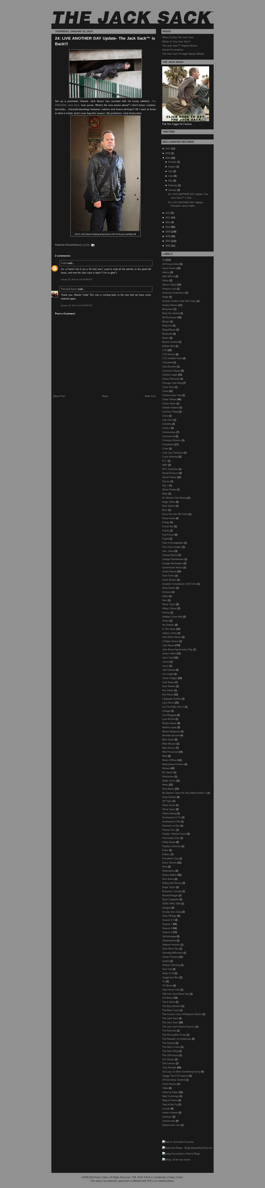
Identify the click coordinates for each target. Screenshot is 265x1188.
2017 (167, 148)
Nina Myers (168, 788)
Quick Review (169, 862)
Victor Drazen (169, 1084)
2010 (167, 227)
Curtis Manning (170, 456)
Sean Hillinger (169, 915)
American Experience (173, 292)
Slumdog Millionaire (172, 952)
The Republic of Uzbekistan (177, 1039)
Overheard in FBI (171, 821)
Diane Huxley (169, 489)
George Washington (173, 563)
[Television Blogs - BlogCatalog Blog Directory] (187, 1148)
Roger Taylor (169, 887)
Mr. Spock (168, 772)
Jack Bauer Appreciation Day (177, 649)
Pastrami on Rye (171, 825)
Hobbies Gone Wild (172, 616)
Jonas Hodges (170, 678)
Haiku (165, 596)
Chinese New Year (172, 395)
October (172, 162)
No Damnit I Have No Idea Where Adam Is (184, 793)
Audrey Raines (170, 305)
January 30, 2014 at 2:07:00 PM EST (77, 305)
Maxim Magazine (171, 731)
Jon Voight (168, 674)
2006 (167, 245)
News (165, 784)
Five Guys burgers (172, 547)
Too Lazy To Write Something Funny (181, 1071)
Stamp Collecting (171, 965)
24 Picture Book (171, 264)
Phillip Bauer (169, 842)
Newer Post (59, 396)
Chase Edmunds (171, 379)
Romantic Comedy (172, 891)
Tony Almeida (169, 1067)
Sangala (166, 907)
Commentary (169, 432)
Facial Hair (168, 526)
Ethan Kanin (169, 518)
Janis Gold (168, 657)
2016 (167, 153)
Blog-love (167, 325)
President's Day (170, 858)
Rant (165, 866)
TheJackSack (69, 288)
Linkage (166, 711)
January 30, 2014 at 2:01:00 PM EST (77, 279)
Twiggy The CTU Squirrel (175, 1075)
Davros (166, 481)
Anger (165, 297)
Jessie (166, 661)
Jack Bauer (168, 645)
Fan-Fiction (168, 534)
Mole (165, 756)
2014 (167, 158)
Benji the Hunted (171, 313)
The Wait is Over (171, 1047)
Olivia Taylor (169, 809)
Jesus (165, 666)
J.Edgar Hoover (170, 641)
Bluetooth (167, 333)
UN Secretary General (174, 1079)
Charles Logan (170, 374)
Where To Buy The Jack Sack (178, 37)
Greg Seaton (169, 588)
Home (105, 396)
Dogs (165, 493)
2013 (167, 213)
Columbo (167, 424)
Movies (166, 768)
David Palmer (169, 477)
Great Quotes (169, 579)
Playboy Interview (172, 846)
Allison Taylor (169, 284)
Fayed (165, 538)
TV (164, 981)
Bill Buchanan (169, 317)
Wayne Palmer (170, 1100)
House (166, 620)
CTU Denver (169, 354)
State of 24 (168, 973)
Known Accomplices (172, 49)
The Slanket (169, 1043)
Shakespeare (169, 940)
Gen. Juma (168, 551)
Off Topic (167, 801)
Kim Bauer (168, 694)
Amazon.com (169, 288)
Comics (166, 428)
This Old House (170, 1055)
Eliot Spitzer (169, 506)
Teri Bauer (168, 997)
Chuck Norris (169, 403)
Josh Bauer (168, 682)
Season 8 (167, 928)
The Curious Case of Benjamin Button (182, 1014)
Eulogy (166, 522)
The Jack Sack (170, 1022)
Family (166, 530)
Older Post (150, 396)
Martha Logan (169, 727)
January (172, 190)
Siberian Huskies (171, 944)
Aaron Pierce (169, 268)
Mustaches (168, 776)
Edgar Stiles (169, 502)
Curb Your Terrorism (173, 452)
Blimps (166, 321)
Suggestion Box (171, 977)
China (165, 391)
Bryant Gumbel (170, 342)
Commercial (168, 436)
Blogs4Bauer (169, 329)
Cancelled (167, 362)
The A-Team (169, 1002)
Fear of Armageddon (173, 542)
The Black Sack (171, 1010)
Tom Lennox (169, 1063)
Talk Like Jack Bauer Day (176, 993)
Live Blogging (169, 715)
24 (163, 260)
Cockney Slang (170, 411)
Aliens (165, 280)
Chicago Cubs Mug (172, 383)
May (170, 180)
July (170, 171)
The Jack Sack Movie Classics (179, 1026)
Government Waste (172, 567)
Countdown (168, 444)
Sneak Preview (170, 957)
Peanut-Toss (169, 830)
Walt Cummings (171, 1096)
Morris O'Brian (170, 760)
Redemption (168, 870)
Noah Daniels (169, 797)
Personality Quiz (171, 838)
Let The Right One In (173, 706)
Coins (165, 415)
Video (165, 1088)
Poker (165, 850)
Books (166, 338)
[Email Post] (92, 245)
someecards (169, 1121)
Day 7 (165, 485)
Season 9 (167, 932)
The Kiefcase (169, 1030)
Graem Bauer (169, 571)
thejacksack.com (171, 1125)
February (172, 185)
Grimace (167, 592)
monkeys (167, 1116)
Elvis (165, 510)
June (170, 176)
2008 (167, 236)
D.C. (165, 460)
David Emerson (170, 473)
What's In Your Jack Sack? (176, 41)
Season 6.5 (168, 920)
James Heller (169, 653)
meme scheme (170, 1112)
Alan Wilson (168, 276)
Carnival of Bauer (171, 370)
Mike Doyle (168, 739)
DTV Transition (170, 469)
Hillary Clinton (169, 608)
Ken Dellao (168, 690)
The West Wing (170, 1051)
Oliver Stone (169, 805)
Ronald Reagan (170, 895)
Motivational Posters (173, 764)
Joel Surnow (169, 670)
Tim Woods (168, 1059)
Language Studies (172, 698)
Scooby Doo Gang (172, 912)
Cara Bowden (169, 366)
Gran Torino (168, 575)
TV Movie (167, 985)
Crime (165, 448)
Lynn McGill (168, 719)
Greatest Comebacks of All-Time (179, 584)
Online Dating (169, 813)
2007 (167, 241)
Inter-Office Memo (172, 637)
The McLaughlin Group (174, 1034)
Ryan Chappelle (170, 899)
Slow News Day (170, 948)
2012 (167, 217)
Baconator (168, 309)
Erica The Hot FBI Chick (175, 514)
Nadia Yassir (169, 780)
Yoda (64, 263)
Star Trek (167, 969)
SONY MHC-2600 (171, 903)
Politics (166, 854)
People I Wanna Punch (174, 833)
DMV (165, 465)
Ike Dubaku (168, 624)
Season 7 (167, 924)
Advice (166, 272)
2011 (167, 222)
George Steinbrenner (173, 559)
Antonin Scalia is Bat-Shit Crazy (179, 301)
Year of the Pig (170, 1104)
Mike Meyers (169, 743)
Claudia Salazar (170, 407)
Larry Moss (168, 702)
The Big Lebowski (172, 1006)
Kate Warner (169, 686)
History (166, 612)
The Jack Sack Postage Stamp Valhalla (183, 53)
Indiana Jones (170, 633)
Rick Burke (168, 879)
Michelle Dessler (171, 735)
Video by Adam (170, 1092)
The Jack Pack (170, 1018)
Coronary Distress (172, 440)
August (172, 166)
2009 (167, 231)
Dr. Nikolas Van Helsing (174, 497)
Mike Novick (169, 748)
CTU (165, 350)
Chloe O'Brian (169, 399)
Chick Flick (168, 387)
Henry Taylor (169, 604)
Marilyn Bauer (169, 723)
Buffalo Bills (169, 346)
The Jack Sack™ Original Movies (179, 45)
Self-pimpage (169, 936)
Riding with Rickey (172, 883)
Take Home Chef (171, 989)
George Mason (170, 555)
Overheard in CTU (172, 817)
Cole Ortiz (167, 420)
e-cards (166, 1108)
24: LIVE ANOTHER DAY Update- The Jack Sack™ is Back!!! (105, 41)
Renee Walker (170, 875)
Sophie (166, 961)
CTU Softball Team (172, 358)
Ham (165, 600)
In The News (169, 629)
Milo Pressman (170, 751)
